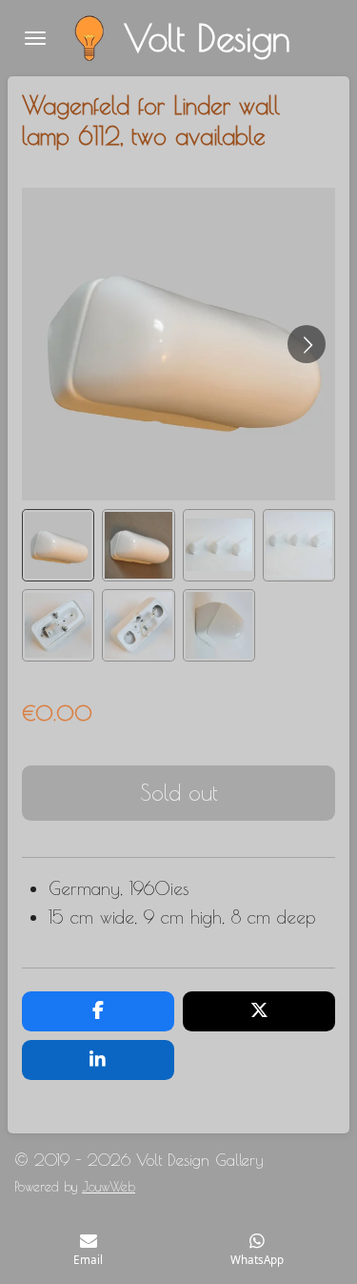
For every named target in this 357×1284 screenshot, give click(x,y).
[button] (58, 545)
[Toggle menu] (35, 38)
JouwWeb (108, 1186)
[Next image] (307, 344)
